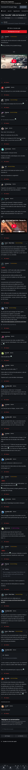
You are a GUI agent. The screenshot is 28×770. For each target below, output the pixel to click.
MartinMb (7, 678)
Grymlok (7, 198)
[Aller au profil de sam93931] (2, 88)
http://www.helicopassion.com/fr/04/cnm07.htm (13, 321)
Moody (6, 307)
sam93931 (7, 87)
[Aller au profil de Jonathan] (2, 366)
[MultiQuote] (2, 82)
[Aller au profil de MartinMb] (2, 679)
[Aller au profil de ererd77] (2, 706)
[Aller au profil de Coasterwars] (2, 149)
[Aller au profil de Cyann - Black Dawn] (2, 243)
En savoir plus (3, 2)
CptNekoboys (8, 184)
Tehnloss (7, 100)
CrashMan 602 (8, 386)
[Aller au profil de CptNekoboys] (2, 184)
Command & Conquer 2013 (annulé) (16, 23)
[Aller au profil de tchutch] (2, 22)
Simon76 (7, 352)
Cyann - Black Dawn (9, 243)
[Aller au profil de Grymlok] (2, 199)
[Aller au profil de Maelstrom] (2, 528)
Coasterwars (8, 149)
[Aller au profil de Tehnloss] (2, 100)
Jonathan (7, 365)
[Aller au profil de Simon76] (2, 353)
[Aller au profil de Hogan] (2, 129)
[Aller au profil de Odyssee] (2, 113)
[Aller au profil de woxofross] (2, 337)
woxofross (7, 336)
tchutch (5, 22)
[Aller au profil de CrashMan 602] (2, 386)
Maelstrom (7, 528)
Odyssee (7, 112)
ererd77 (6, 706)
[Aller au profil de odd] (2, 167)
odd (6, 166)
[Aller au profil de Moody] (2, 308)
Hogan (6, 128)
